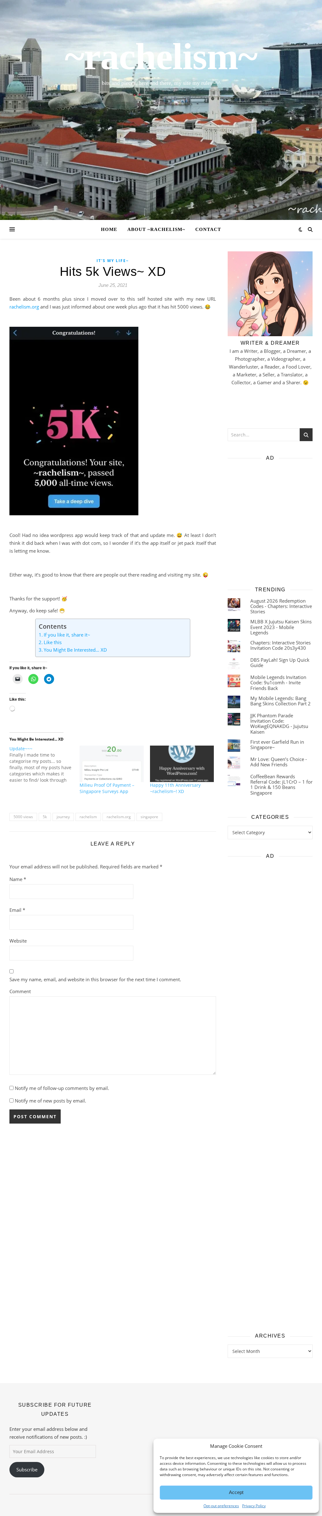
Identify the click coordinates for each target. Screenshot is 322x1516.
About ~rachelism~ (156, 229)
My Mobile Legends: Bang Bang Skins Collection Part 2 (280, 701)
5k (45, 816)
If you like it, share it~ (67, 635)
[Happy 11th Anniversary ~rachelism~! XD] (182, 764)
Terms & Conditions (213, 1505)
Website (18, 941)
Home (109, 229)
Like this (53, 642)
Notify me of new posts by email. (50, 1100)
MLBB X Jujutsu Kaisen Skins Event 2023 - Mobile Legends (281, 627)
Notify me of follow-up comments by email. (62, 1088)
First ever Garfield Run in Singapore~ (277, 744)
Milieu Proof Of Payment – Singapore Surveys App (107, 788)
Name (17, 879)
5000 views (23, 816)
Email (17, 910)
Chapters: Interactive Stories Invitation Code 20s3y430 (280, 645)
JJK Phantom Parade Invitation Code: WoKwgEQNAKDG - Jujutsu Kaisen (279, 723)
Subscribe (26, 1469)
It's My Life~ (113, 260)
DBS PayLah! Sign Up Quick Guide (279, 662)
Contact (208, 229)
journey (63, 816)
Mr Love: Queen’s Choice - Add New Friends (278, 762)
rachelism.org (24, 307)
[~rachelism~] (161, 110)
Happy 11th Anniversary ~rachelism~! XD (175, 788)
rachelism (88, 816)
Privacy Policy (180, 1505)
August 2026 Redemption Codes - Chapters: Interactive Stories (281, 606)
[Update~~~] (44, 764)
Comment (20, 991)
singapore (149, 816)
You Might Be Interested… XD (75, 650)
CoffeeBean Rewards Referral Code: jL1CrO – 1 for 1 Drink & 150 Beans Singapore (281, 784)
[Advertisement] (270, 521)
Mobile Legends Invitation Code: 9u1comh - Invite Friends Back (278, 682)
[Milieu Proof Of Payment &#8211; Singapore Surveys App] (111, 764)
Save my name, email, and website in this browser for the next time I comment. (95, 979)
